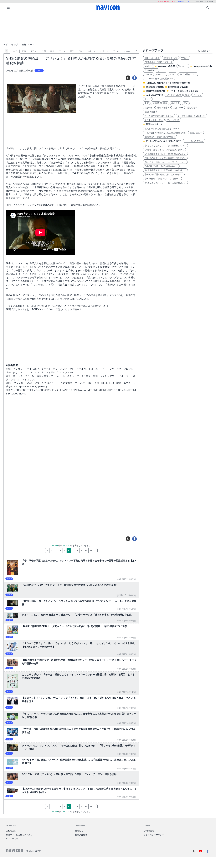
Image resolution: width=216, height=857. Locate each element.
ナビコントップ (11, 44)
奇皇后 (156, 103)
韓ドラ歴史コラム (188, 74)
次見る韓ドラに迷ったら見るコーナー (162, 128)
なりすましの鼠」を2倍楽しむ (191, 116)
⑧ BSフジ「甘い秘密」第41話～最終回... (164, 174)
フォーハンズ (173, 120)
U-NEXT (148, 74)
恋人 (186, 103)
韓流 (24, 51)
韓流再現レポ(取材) (155, 87)
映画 (44, 51)
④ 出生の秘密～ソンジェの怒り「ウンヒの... (165, 158)
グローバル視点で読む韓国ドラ (159, 78)
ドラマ (34, 51)
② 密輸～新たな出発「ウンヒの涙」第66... (164, 150)
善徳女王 (175, 103)
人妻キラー (178, 107)
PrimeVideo (151, 70)
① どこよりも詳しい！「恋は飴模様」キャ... (165, 145)
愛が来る (149, 107)
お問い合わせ (81, 835)
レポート (91, 51)
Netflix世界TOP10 (154, 95)
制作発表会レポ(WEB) (178, 87)
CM (80, 51)
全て (15, 51)
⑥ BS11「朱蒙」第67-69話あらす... (161, 166)
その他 (127, 51)
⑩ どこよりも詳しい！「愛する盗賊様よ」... (165, 183)
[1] (47, 550)
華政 (165, 103)
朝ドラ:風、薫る (152, 58)
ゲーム (116, 51)
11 (91, 550)
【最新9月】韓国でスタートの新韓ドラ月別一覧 (168, 83)
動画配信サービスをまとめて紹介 (160, 137)
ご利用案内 (11, 830)
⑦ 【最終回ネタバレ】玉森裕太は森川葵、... (165, 170)
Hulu (172, 74)
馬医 (187, 95)
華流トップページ (154, 124)
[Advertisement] (108, 27)
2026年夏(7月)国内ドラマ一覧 (159, 62)
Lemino (160, 74)
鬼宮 (147, 103)
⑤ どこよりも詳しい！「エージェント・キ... (165, 162)
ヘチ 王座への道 (173, 95)
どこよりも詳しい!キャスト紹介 (184, 91)
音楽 (72, 51)
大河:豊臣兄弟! (170, 58)
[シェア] (134, 77)
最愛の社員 (150, 112)
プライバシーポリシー (154, 835)
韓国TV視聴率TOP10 (155, 91)
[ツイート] (128, 77)
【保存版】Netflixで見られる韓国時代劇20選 (165, 133)
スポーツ (104, 51)
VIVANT (185, 58)
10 (86, 550)
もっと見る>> (194, 141)
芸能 (52, 51)
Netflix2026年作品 (166, 66)
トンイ (148, 99)
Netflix (148, 66)
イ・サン (197, 95)
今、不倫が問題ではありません (159, 116)
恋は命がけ (192, 107)
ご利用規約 (149, 830)
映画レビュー (196, 133)
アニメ (62, 51)
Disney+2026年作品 (202, 66)
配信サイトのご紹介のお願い (19, 835)
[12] (95, 550)
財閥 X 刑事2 (163, 107)
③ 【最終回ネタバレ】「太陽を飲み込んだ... (165, 154)
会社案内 (79, 830)
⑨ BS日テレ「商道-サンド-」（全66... (162, 178)
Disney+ (182, 66)
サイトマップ (12, 839)
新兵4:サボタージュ (154, 120)
